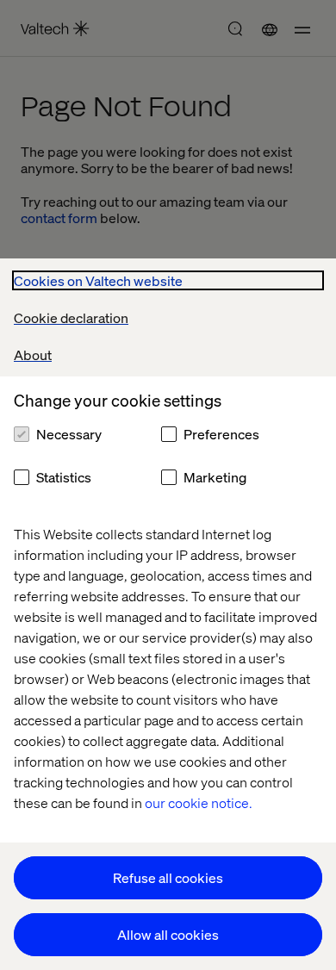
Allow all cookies (168, 934)
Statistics (63, 477)
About (33, 354)
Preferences (221, 434)
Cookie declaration (71, 317)
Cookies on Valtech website (98, 280)
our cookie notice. (198, 802)
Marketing (215, 477)
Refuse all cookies (168, 877)
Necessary (69, 434)
